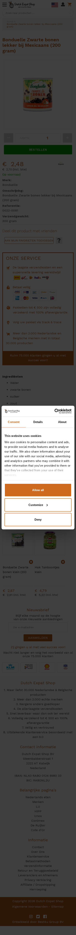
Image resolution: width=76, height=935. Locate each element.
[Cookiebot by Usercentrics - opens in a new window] (55, 411)
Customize (35, 504)
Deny (38, 519)
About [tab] (62, 422)
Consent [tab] (13, 422)
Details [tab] (38, 422)
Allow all (38, 490)
